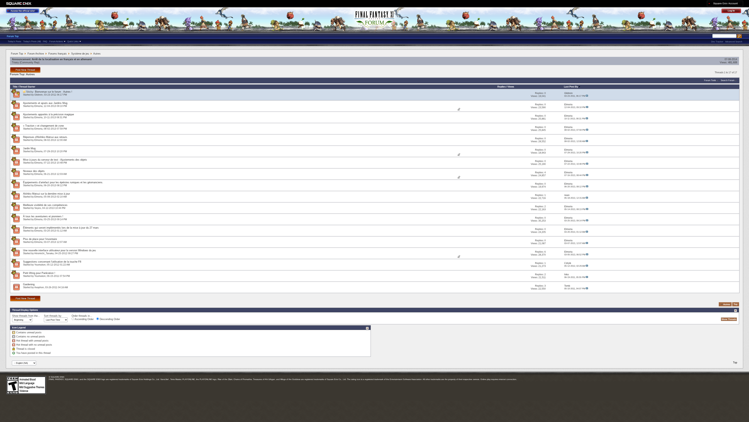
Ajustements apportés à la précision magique (48, 114)
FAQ (45, 41)
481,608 (732, 62)
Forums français (57, 53)
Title (15, 86)
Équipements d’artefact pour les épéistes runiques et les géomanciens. (63, 182)
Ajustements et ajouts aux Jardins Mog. (45, 103)
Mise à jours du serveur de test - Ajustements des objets (55, 159)
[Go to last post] (587, 96)
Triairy (15, 62)
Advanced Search (733, 41)
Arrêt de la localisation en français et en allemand (62, 59)
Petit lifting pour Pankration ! (39, 273)
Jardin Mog (29, 148)
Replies (501, 86)
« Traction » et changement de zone (43, 125)
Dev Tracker (717, 41)
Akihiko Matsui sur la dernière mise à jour (46, 193)
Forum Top (13, 36)
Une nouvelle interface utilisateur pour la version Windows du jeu (59, 250)
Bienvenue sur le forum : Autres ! (53, 91)
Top (735, 304)
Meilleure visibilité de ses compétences (45, 205)
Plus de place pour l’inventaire (40, 239)
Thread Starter (27, 86)
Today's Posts (14, 41)
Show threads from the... (26, 315)
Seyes (37, 208)
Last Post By (571, 86)
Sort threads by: (53, 315)
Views (511, 86)
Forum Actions (56, 41)
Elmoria (38, 106)
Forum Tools (710, 80)
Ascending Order (84, 319)
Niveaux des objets (34, 171)
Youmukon (40, 264)
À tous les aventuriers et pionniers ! (43, 216)
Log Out (733, 11)
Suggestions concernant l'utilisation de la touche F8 (52, 261)
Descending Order (109, 319)
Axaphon (39, 287)
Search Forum (727, 80)
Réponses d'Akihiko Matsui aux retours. (45, 137)
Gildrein (38, 94)
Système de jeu (80, 53)
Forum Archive (36, 53)
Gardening (29, 284)
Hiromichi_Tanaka (44, 253)
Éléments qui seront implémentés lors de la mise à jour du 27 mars (61, 227)
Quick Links (73, 41)
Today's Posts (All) (32, 41)
